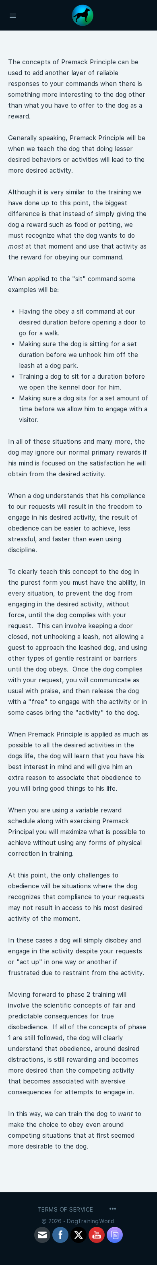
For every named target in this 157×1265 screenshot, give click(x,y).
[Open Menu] (13, 15)
